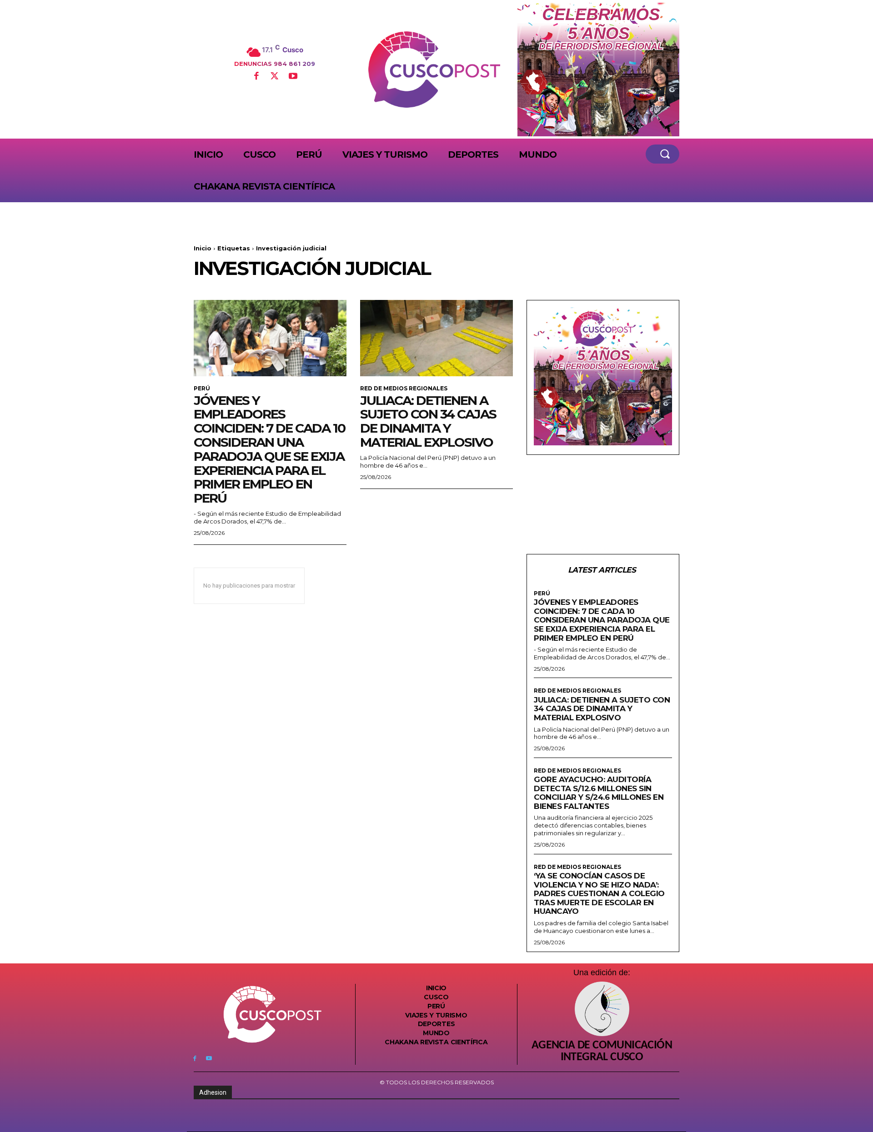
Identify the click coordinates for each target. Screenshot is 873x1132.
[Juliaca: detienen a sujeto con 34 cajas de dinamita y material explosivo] (436, 338)
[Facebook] (256, 77)
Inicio (202, 248)
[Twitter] (274, 77)
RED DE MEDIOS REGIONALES (403, 388)
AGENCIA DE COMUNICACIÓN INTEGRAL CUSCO (602, 1051)
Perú (202, 388)
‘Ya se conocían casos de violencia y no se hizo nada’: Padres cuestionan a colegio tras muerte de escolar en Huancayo (599, 893)
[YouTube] (293, 77)
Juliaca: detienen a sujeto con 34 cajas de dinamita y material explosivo (428, 421)
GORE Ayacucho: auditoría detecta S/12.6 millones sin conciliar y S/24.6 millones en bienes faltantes (598, 793)
